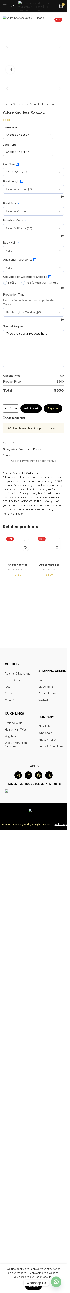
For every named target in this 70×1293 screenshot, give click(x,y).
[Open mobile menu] (5, 6)
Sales (42, 1143)
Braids (37, 722)
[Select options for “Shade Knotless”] (25, 814)
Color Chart (12, 1163)
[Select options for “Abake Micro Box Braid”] (56, 814)
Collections (19, 377)
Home (6, 377)
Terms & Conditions (50, 1209)
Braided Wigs (13, 1186)
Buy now (53, 681)
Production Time (13, 567)
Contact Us (12, 1156)
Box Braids (25, 722)
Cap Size (10, 437)
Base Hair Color (14, 493)
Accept (33, 1285)
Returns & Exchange (18, 1136)
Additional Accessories (19, 533)
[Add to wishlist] (25, 820)
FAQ (7, 1150)
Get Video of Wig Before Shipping (26, 550)
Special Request (13, 599)
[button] (7, 46)
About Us (44, 1189)
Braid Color (10, 400)
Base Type (9, 417)
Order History (47, 1156)
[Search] (13, 6)
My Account (46, 1150)
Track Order (12, 1143)
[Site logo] (36, 5)
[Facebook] (38, 1238)
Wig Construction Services (16, 1207)
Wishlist (43, 1163)
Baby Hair (11, 515)
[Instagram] (18, 1238)
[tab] (33, 734)
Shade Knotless (17, 1104)
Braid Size (11, 476)
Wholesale (45, 1196)
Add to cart (31, 681)
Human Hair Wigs (16, 1192)
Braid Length (12, 454)
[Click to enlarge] (10, 69)
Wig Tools (11, 1199)
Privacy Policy (47, 1203)
